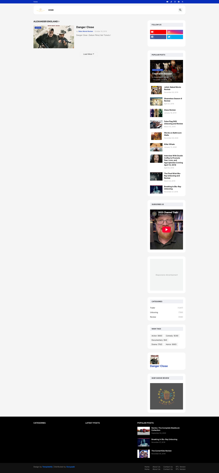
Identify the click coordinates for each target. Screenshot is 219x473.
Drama (157, 344)
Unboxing (166, 312)
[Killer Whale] (156, 147)
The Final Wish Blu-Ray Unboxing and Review (172, 175)
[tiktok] (171, 2)
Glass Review (170, 110)
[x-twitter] (182, 2)
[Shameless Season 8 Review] (156, 101)
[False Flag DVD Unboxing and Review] (156, 124)
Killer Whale (169, 144)
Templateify (47, 467)
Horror (171, 344)
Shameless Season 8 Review (173, 99)
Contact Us (168, 467)
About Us (156, 467)
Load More (87, 54)
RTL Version (181, 467)
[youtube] (167, 2)
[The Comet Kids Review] (143, 454)
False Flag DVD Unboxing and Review (173, 122)
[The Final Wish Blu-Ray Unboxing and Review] (156, 176)
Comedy (172, 336)
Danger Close (85, 27)
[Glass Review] (156, 113)
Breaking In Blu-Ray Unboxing (172, 187)
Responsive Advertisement (167, 275)
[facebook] (178, 2)
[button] (180, 10)
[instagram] (175, 2)
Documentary (159, 340)
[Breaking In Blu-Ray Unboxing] (156, 189)
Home (35, 2)
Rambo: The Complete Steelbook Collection (165, 429)
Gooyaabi (70, 467)
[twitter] (175, 37)
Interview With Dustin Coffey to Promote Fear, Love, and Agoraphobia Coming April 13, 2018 (173, 160)
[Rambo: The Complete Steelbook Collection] (143, 431)
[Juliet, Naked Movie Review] (156, 90)
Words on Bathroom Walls (173, 134)
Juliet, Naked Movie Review (172, 88)
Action (157, 336)
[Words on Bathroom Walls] (156, 136)
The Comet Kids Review (161, 451)
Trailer (166, 308)
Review (166, 317)
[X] (158, 42)
